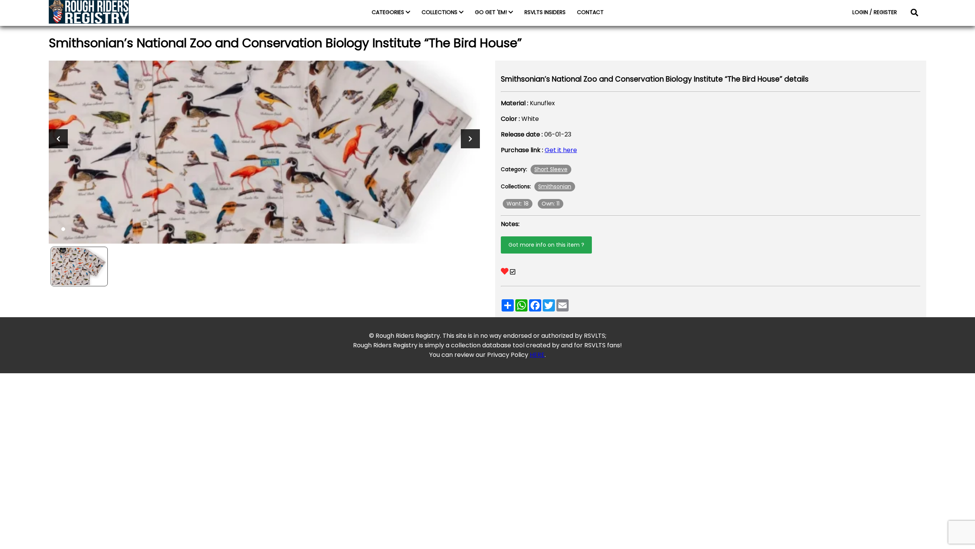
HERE (537, 354)
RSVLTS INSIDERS (545, 12)
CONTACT (590, 12)
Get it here (561, 150)
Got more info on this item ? (546, 245)
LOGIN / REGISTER (874, 12)
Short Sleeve (550, 169)
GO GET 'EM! (491, 12)
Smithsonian (554, 186)
